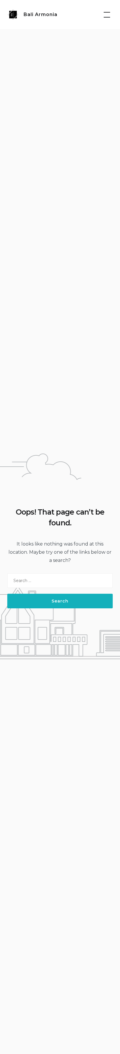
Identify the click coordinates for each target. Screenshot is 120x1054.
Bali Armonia (40, 14)
